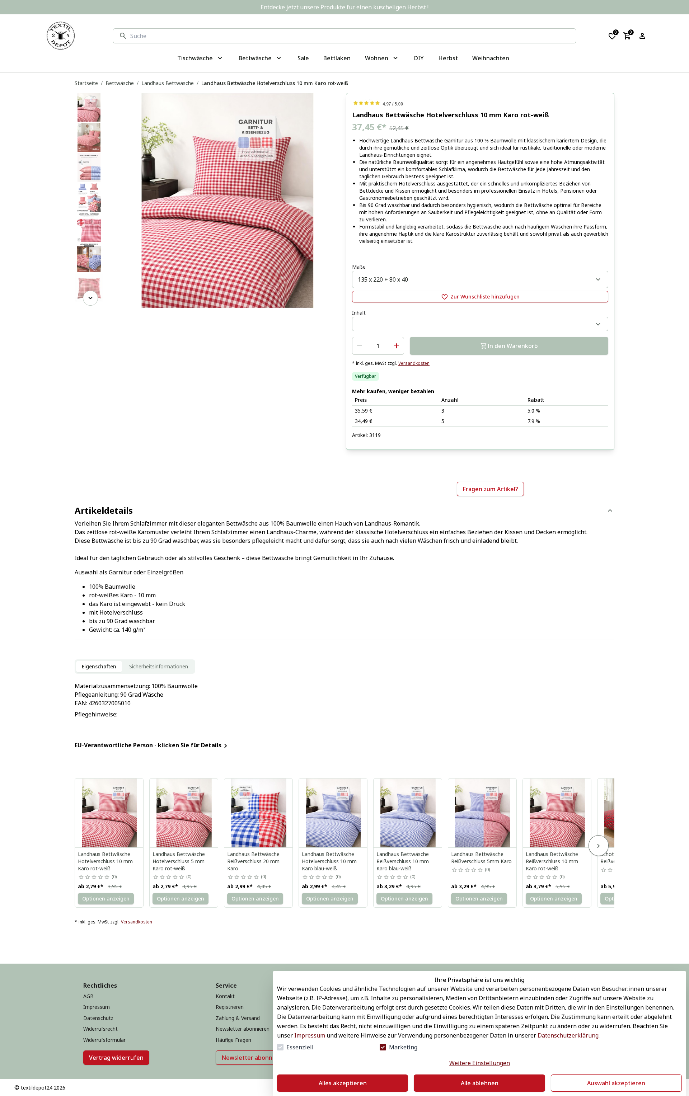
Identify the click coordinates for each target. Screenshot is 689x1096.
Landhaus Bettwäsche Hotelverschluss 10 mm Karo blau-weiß (329, 861)
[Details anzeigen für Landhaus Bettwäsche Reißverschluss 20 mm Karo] (258, 813)
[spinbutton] (378, 345)
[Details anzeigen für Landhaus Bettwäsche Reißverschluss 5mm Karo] (482, 813)
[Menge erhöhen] (396, 345)
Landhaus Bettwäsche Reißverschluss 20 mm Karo (253, 861)
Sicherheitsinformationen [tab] (158, 666)
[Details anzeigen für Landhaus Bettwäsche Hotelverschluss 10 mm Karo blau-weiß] (333, 813)
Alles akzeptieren (343, 1083)
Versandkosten (414, 363)
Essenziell (300, 1047)
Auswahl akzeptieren (616, 1083)
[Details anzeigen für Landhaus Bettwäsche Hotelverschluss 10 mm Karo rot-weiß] (109, 813)
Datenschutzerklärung (568, 1035)
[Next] (90, 298)
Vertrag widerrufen (116, 1058)
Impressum (309, 1035)
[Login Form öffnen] (642, 36)
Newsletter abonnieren (254, 1058)
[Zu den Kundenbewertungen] (480, 103)
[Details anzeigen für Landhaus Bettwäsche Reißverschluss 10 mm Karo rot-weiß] (557, 813)
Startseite (86, 83)
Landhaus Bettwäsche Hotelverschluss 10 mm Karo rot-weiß (105, 861)
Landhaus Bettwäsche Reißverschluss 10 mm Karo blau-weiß (402, 861)
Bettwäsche (120, 83)
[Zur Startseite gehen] (60, 36)
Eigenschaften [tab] (99, 666)
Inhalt (359, 312)
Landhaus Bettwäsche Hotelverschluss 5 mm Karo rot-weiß (179, 861)
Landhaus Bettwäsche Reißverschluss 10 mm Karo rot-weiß (552, 861)
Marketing (403, 1047)
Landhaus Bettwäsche (167, 83)
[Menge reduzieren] (359, 345)
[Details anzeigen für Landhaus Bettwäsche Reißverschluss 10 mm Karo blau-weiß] (408, 813)
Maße (359, 266)
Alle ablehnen (479, 1083)
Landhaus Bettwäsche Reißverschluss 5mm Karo (481, 858)
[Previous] (90, 103)
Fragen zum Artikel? (490, 489)
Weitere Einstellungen (479, 1063)
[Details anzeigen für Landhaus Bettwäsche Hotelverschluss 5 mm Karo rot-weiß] (184, 813)
